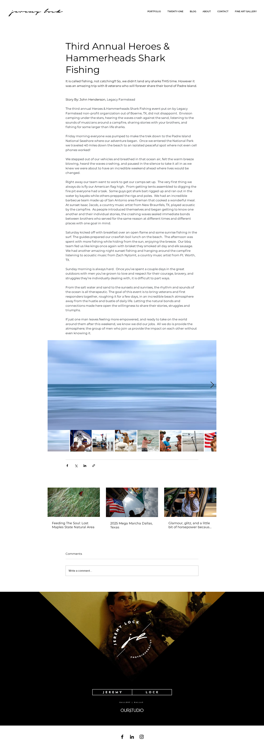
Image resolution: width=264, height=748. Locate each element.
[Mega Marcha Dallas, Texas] (132, 502)
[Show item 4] (125, 440)
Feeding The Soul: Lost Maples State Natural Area (73, 525)
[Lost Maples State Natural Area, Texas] (74, 502)
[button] (155, 11)
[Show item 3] (103, 440)
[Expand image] (132, 385)
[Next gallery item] (212, 384)
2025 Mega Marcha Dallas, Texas (131, 525)
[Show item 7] (193, 440)
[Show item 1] (58, 440)
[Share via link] (93, 465)
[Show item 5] (148, 440)
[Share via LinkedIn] (85, 465)
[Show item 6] (170, 440)
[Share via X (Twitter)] (76, 465)
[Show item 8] (215, 440)
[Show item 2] (81, 440)
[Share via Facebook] (67, 465)
